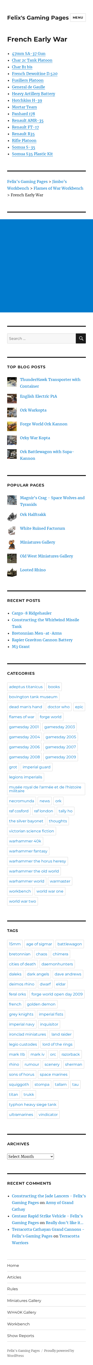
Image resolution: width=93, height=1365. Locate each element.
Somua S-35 (23, 147)
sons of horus (21, 1074)
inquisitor (49, 1024)
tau (75, 1084)
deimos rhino (21, 984)
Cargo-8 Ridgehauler (32, 613)
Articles (14, 1277)
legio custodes (23, 1044)
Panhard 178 (23, 113)
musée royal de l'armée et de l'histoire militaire (45, 789)
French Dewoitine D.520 (34, 73)
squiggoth (19, 1084)
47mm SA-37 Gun (29, 53)
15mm (15, 944)
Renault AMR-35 (28, 120)
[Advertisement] (46, 265)
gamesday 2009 (60, 757)
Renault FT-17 (25, 127)
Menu (78, 17)
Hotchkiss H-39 (27, 100)
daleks (15, 974)
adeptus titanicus (26, 687)
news (45, 801)
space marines (53, 1074)
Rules (12, 1289)
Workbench (18, 1324)
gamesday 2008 (24, 757)
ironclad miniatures (27, 1034)
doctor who (59, 707)
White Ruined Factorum (42, 528)
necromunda (21, 801)
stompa (42, 1084)
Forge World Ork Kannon (43, 424)
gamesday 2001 (24, 727)
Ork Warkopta (33, 410)
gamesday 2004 (24, 737)
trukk (29, 1094)
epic (79, 707)
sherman (73, 1064)
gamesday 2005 (61, 737)
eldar (61, 984)
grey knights (21, 1014)
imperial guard (37, 767)
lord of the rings (57, 1044)
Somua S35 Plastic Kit (32, 153)
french (15, 1004)
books (54, 687)
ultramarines (21, 1114)
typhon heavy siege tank (33, 1104)
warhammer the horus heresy (37, 861)
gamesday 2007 (60, 747)
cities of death (22, 964)
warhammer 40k (25, 841)
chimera (60, 954)
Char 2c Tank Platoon (32, 60)
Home (13, 1265)
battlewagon (69, 944)
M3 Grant (21, 646)
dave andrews (68, 974)
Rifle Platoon (24, 140)
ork (58, 801)
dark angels (38, 974)
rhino (14, 1064)
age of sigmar (39, 944)
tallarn (61, 1084)
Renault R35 (23, 133)
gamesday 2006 (24, 747)
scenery (52, 1064)
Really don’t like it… (64, 1222)
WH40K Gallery (21, 1312)
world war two (22, 901)
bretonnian (20, 954)
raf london (43, 811)
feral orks (17, 994)
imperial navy (22, 1024)
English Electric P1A (38, 396)
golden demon (41, 1004)
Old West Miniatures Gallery (46, 556)
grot (13, 767)
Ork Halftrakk (33, 514)
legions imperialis (25, 777)
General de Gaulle (28, 87)
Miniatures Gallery (37, 542)
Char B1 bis (22, 66)
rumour (32, 1064)
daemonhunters (57, 964)
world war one (49, 891)
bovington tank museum (33, 697)
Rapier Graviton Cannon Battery (42, 639)
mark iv (38, 1054)
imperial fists (51, 1014)
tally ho (65, 811)
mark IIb (17, 1054)
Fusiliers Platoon (28, 80)
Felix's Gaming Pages (38, 17)
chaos (41, 954)
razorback (71, 1054)
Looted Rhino (33, 569)
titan (13, 1094)
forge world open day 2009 (57, 994)
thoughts (58, 821)
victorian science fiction (31, 831)
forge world (51, 717)
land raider (62, 1034)
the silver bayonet (26, 821)
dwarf (45, 984)
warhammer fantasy (28, 851)
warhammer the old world (34, 871)
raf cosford (19, 811)
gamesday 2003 (59, 727)
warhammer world (26, 881)
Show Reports (20, 1335)
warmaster (60, 881)
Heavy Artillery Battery (33, 93)
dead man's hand (25, 707)
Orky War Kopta (35, 437)
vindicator (48, 1114)
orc (53, 1054)
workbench (20, 891)
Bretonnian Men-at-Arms (37, 633)
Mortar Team (24, 107)
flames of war (21, 717)
